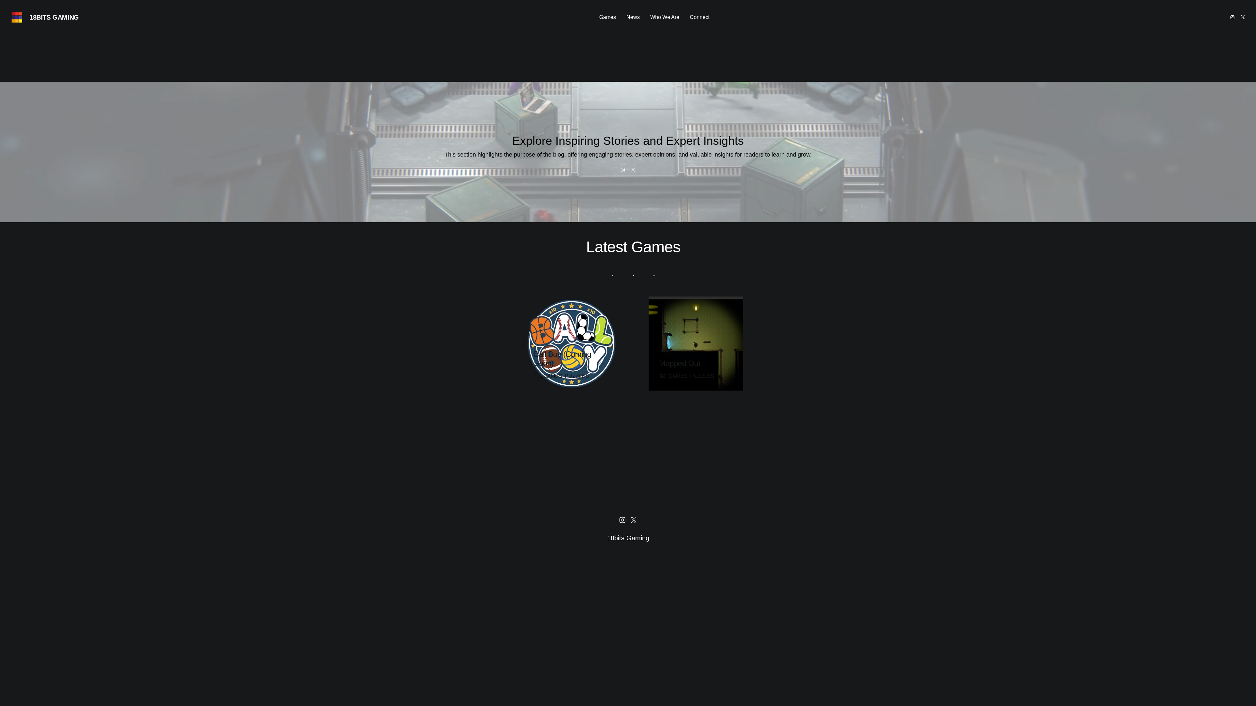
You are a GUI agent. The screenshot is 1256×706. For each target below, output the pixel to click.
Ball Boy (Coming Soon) (562, 359)
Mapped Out (679, 363)
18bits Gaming (54, 17)
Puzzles (577, 376)
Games (552, 376)
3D (537, 376)
